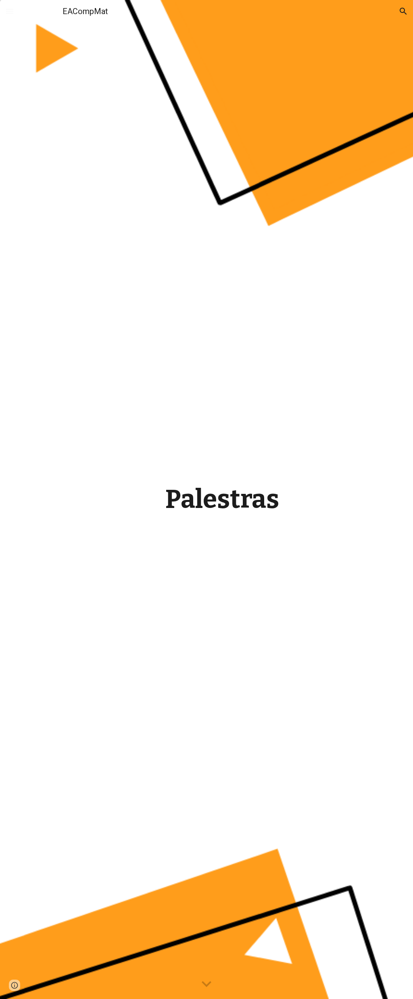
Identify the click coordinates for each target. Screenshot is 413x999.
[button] (9, 11)
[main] (222, 499)
